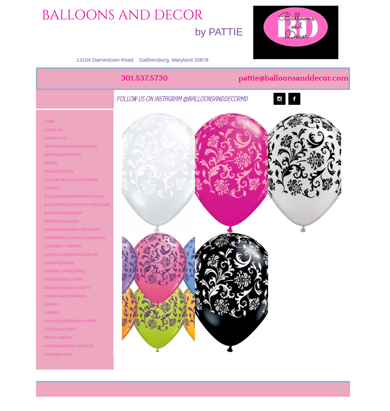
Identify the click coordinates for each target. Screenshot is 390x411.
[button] (158, 172)
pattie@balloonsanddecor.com (293, 78)
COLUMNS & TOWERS (63, 246)
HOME (50, 122)
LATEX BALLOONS (60, 329)
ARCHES (52, 188)
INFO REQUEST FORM (63, 155)
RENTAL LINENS (58, 338)
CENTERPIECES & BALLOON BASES (75, 238)
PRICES (51, 163)
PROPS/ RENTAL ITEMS (64, 280)
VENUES (52, 304)
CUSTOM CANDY (59, 354)
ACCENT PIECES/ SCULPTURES (71, 180)
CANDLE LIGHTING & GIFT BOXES (72, 230)
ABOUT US (54, 130)
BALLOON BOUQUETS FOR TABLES (74, 197)
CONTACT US (56, 138)
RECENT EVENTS (59, 172)
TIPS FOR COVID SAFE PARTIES (71, 147)
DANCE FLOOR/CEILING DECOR (71, 255)
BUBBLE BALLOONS (62, 221)
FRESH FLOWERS (59, 263)
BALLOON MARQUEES (63, 213)
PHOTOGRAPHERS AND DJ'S (69, 346)
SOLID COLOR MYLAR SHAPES (70, 321)
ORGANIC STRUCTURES (65, 271)
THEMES (52, 313)
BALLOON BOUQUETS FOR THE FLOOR (77, 205)
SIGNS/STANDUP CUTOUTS (67, 288)
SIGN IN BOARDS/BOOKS (66, 296)
